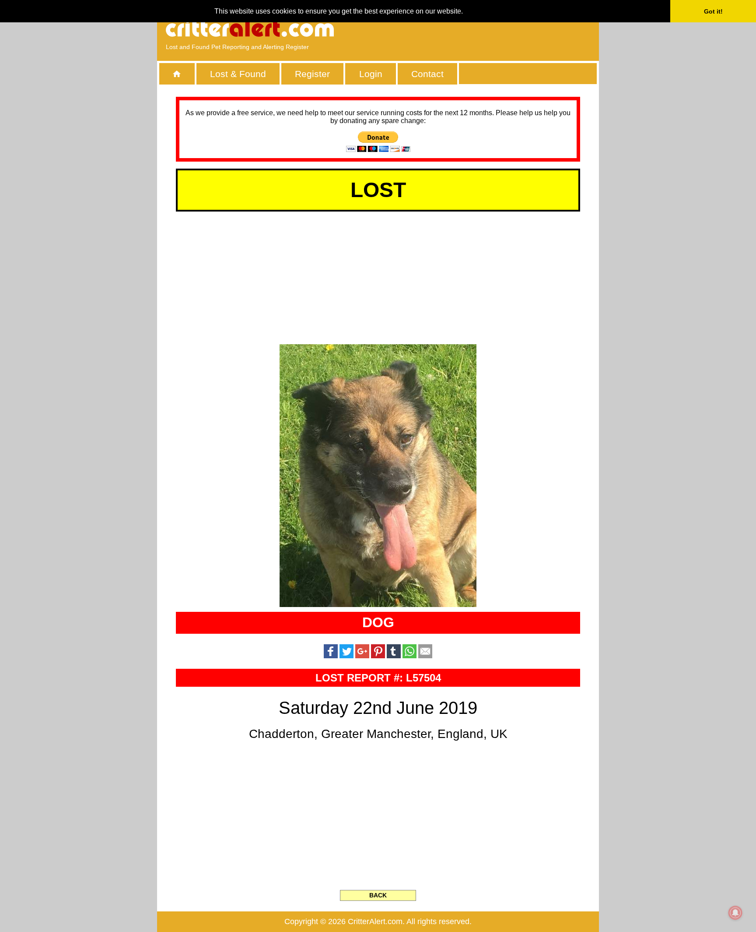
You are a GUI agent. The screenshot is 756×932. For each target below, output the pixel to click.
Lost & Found (238, 74)
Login (370, 74)
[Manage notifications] (735, 913)
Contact (427, 74)
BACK (378, 895)
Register (312, 74)
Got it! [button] (713, 11)
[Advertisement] (489, 28)
